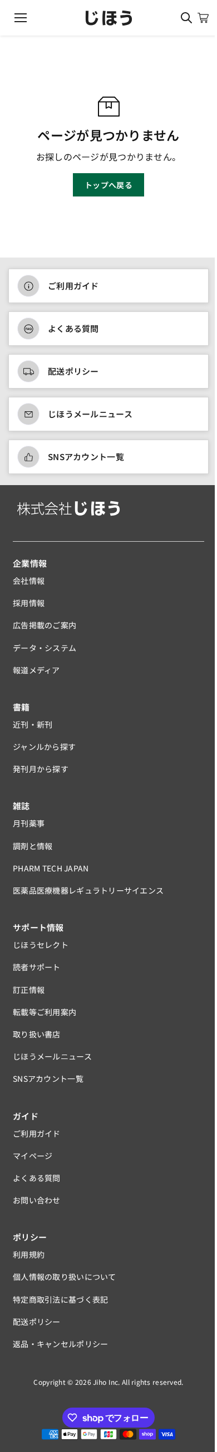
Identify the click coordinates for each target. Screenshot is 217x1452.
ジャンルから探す (44, 746)
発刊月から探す (40, 768)
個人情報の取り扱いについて (64, 1276)
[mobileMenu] (20, 18)
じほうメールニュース (90, 414)
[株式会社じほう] (108, 18)
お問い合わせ (37, 1200)
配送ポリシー (73, 371)
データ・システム (44, 647)
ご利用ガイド (73, 285)
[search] (186, 17)
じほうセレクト (40, 944)
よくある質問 (73, 328)
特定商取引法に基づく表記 (60, 1299)
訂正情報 (29, 989)
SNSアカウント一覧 (86, 456)
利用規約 (29, 1254)
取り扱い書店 (37, 1034)
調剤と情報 (32, 845)
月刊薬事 (29, 823)
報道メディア (36, 669)
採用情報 (29, 602)
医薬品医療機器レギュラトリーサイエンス (88, 890)
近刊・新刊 (32, 724)
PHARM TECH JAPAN (50, 868)
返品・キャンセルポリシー (60, 1343)
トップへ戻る (108, 184)
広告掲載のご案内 (44, 625)
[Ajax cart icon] (203, 17)
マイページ (32, 1155)
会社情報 (29, 580)
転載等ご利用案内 (44, 1011)
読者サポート (37, 966)
